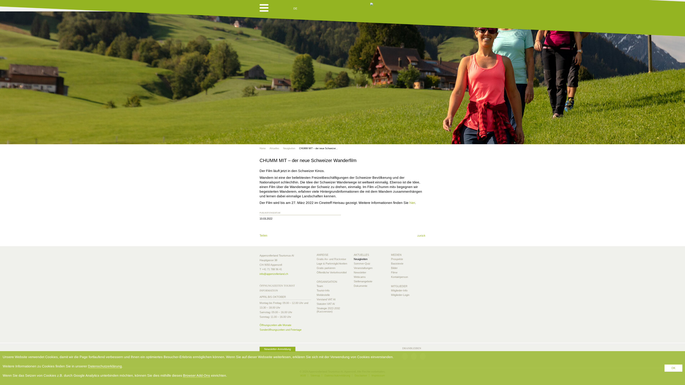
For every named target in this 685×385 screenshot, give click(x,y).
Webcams (360, 276)
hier (412, 203)
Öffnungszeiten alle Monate (275, 325)
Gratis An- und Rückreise (331, 259)
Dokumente (360, 285)
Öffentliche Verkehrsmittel (332, 272)
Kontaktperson (399, 276)
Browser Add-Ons (196, 375)
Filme (394, 272)
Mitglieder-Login (400, 294)
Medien (396, 254)
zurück (421, 235)
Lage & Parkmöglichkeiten (332, 263)
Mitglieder (399, 286)
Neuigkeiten (360, 259)
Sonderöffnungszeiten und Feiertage (280, 329)
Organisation (327, 281)
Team (320, 286)
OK (673, 367)
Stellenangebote (363, 281)
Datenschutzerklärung (105, 366)
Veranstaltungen (363, 268)
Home (263, 148)
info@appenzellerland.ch (274, 273)
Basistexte (397, 263)
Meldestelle (323, 294)
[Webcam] (305, 8)
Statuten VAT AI (326, 303)
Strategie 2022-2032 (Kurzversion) (328, 310)
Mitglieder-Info (399, 290)
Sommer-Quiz (362, 263)
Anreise (322, 254)
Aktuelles (361, 254)
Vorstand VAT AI (326, 299)
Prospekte (397, 259)
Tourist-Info (323, 290)
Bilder (394, 268)
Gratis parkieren (326, 268)
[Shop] (323, 8)
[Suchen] (314, 8)
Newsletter (360, 272)
